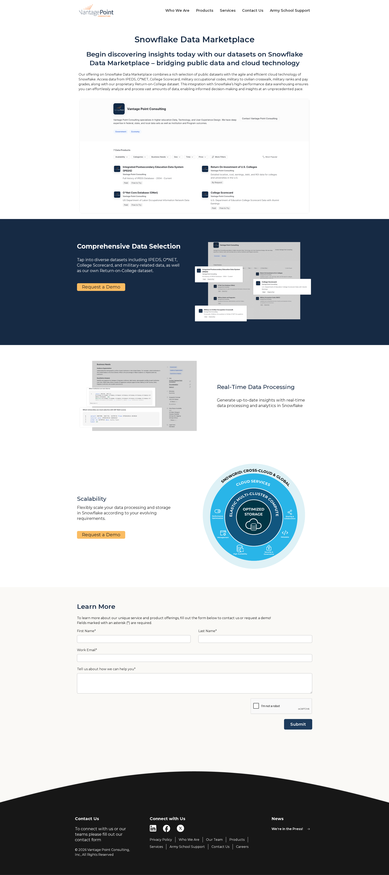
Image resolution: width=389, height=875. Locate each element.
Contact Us (252, 10)
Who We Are (177, 10)
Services (228, 10)
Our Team (214, 840)
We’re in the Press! (287, 829)
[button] (174, 10)
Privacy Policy (161, 840)
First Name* (86, 631)
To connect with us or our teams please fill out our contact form (100, 834)
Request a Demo (101, 287)
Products (204, 10)
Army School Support (290, 10)
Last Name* (207, 631)
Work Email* (87, 650)
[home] (96, 10)
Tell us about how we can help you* (106, 669)
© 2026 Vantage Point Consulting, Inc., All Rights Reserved (102, 852)
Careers (242, 847)
